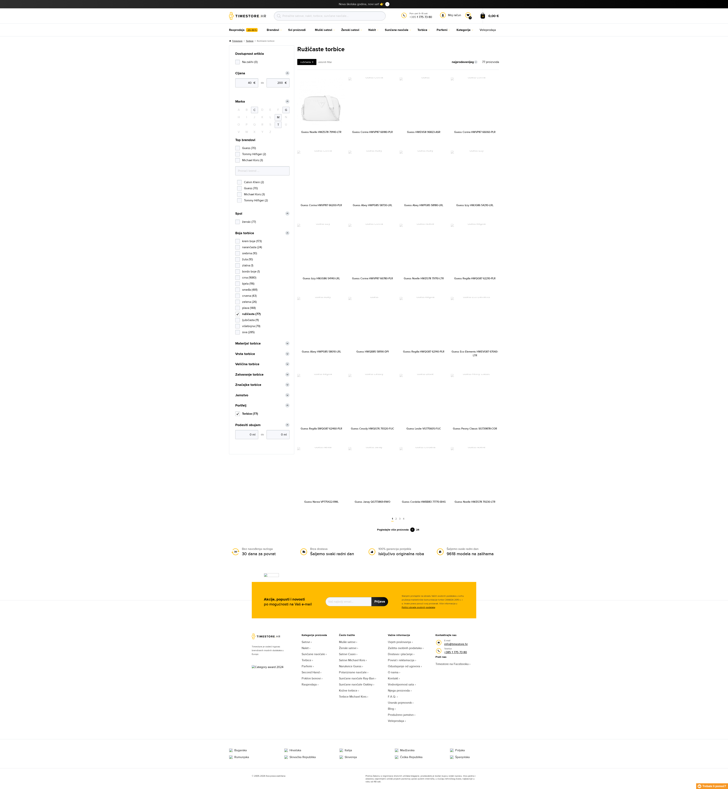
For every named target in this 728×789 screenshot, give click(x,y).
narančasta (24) (252, 247)
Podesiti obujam (247, 425)
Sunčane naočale (313, 654)
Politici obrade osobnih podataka (418, 607)
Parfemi (307, 666)
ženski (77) (249, 222)
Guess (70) (249, 148)
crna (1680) (249, 277)
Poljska (460, 750)
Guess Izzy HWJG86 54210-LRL (474, 205)
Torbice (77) (250, 413)
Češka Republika (411, 757)
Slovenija (351, 757)
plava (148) (249, 308)
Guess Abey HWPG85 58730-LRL (372, 205)
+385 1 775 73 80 (455, 652)
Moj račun (454, 15)
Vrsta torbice (245, 354)
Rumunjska (241, 757)
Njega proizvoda (399, 690)
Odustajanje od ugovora (404, 666)
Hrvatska (295, 750)
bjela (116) (248, 283)
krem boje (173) (252, 241)
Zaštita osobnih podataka (405, 648)
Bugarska (240, 750)
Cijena (240, 73)
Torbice (249, 40)
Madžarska (407, 750)
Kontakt (393, 678)
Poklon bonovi (311, 678)
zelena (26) (249, 302)
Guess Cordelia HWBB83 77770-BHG (424, 502)
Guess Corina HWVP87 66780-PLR (372, 278)
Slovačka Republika (302, 757)
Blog (391, 709)
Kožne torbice (348, 690)
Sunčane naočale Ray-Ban (356, 678)
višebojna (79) (251, 326)
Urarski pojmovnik (400, 702)
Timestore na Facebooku (452, 664)
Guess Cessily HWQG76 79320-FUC (372, 428)
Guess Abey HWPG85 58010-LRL (321, 351)
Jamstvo (241, 395)
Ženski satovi (347, 648)
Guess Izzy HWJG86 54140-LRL (321, 278)
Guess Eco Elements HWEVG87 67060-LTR (475, 353)
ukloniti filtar (325, 62)
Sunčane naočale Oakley (356, 684)
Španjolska (462, 757)
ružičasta (305, 62)
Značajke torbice (248, 385)
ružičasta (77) (251, 314)
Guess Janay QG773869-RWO (372, 502)
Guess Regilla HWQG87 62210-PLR (475, 278)
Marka (240, 101)
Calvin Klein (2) (254, 182)
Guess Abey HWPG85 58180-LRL (423, 205)
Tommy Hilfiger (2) (254, 154)
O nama (393, 672)
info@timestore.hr (456, 644)
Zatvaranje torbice (249, 374)
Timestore (237, 40)
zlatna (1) (247, 265)
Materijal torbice (248, 343)
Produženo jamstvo (401, 715)
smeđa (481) (249, 289)
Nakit (305, 648)
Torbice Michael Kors (352, 696)
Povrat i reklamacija (401, 660)
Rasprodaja (309, 684)
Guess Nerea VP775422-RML (321, 502)
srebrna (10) (249, 253)
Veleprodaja (396, 721)
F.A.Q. (392, 696)
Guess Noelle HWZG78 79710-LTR (424, 278)
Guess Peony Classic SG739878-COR (475, 428)
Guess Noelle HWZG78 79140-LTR (321, 132)
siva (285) (248, 332)
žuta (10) (247, 259)
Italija (348, 750)
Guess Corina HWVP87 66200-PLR (321, 205)
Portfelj (240, 405)
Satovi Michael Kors (352, 660)
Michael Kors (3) (252, 160)
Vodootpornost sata (401, 684)
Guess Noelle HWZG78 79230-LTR (475, 502)
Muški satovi (347, 642)
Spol (238, 213)
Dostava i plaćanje (400, 654)
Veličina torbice (247, 364)
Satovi (306, 642)
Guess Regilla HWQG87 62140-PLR (423, 351)
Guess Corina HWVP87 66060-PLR (475, 132)
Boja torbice (244, 233)
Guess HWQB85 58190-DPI (372, 351)
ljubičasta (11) (250, 320)
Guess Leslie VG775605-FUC (423, 428)
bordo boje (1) (251, 271)
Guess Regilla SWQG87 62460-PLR (321, 428)
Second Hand (311, 672)
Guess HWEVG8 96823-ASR (423, 132)
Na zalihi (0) (250, 62)
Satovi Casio (347, 654)
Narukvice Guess (350, 666)
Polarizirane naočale (353, 672)
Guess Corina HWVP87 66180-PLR (372, 132)
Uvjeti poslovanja (399, 642)
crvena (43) (249, 296)
